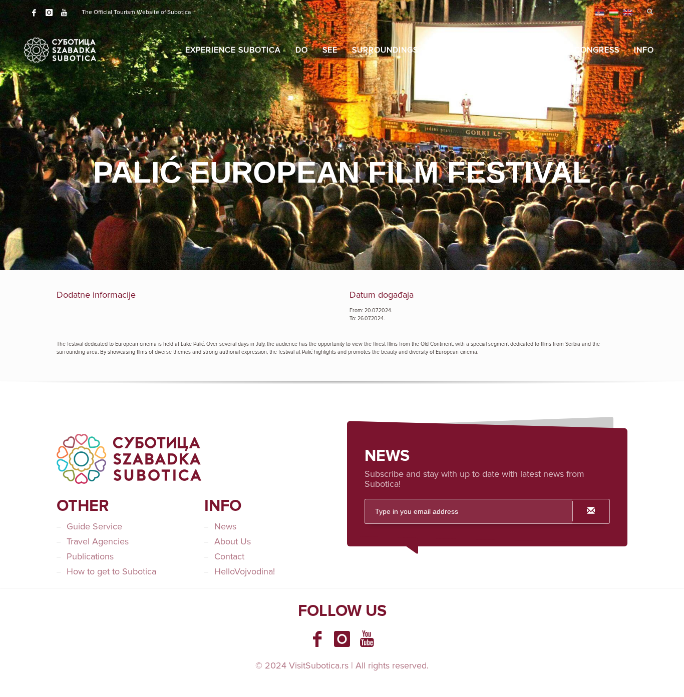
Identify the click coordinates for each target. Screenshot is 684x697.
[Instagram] (49, 12)
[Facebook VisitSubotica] (316, 638)
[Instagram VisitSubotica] (342, 638)
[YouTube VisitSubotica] (367, 638)
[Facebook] (34, 12)
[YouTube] (64, 12)
